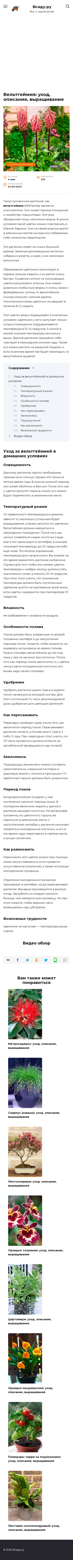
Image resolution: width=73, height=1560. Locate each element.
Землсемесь (29, 415)
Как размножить (31, 425)
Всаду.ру (42, 6)
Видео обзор (23, 436)
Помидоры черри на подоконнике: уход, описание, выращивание (34, 1459)
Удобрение (28, 405)
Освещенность (31, 386)
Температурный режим (36, 391)
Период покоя (30, 420)
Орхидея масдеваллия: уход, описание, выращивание (30, 1390)
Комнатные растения (21, 164)
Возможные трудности (36, 430)
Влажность (28, 395)
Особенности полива (35, 400)
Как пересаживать (33, 410)
